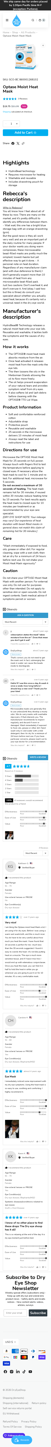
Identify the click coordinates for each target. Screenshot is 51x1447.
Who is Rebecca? (13, 207)
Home (6, 32)
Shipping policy (33, 1426)
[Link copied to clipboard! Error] (23, 143)
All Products (28, 32)
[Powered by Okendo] (10, 609)
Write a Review (38, 757)
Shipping (7, 111)
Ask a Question (25, 615)
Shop (15, 32)
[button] (7, 20)
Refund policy (10, 1421)
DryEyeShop (19, 1390)
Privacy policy (28, 1421)
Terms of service (12, 1426)
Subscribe (38, 1313)
